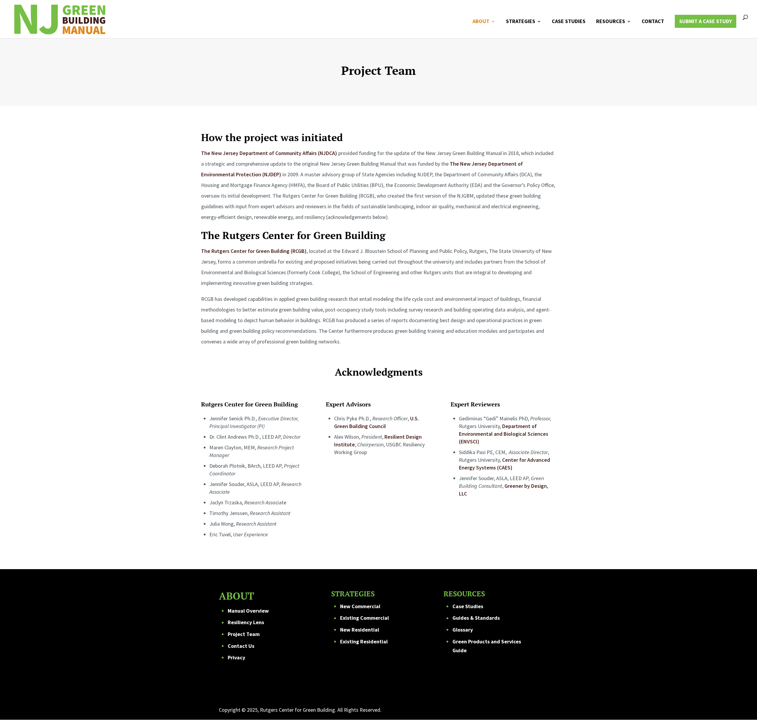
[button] (744, 707)
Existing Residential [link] (364, 641)
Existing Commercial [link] (364, 617)
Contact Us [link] (241, 645)
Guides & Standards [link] (476, 617)
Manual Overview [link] (248, 610)
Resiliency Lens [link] (246, 622)
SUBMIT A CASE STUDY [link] (705, 21)
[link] (59, 18)
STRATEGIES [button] (520, 22)
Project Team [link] (244, 634)
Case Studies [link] (467, 606)
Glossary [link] (462, 629)
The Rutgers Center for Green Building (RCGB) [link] (254, 251)
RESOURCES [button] (610, 22)
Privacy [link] (236, 657)
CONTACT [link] (653, 22)
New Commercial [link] (360, 606)
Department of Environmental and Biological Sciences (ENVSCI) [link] (503, 434)
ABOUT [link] (481, 22)
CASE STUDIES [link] (568, 22)
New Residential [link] (359, 629)
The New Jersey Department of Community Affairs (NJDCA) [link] (269, 153)
